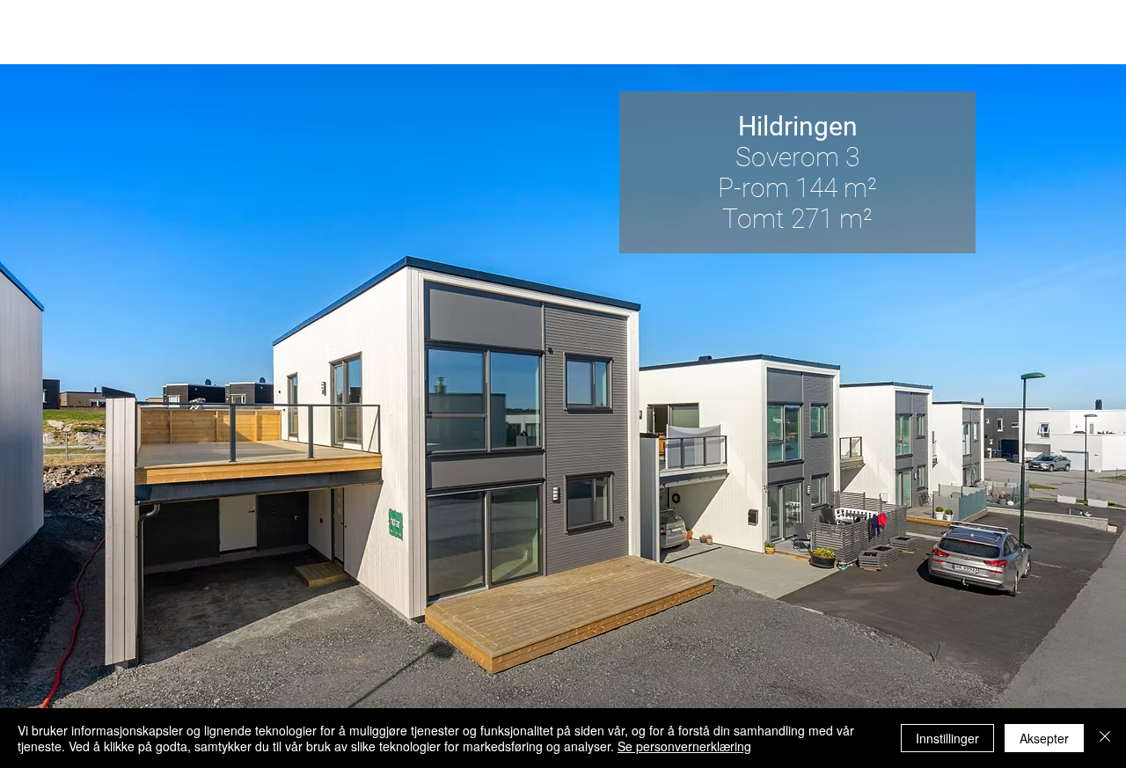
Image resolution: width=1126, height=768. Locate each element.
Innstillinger (947, 738)
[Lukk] (1104, 738)
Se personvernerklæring (684, 746)
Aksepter (1044, 738)
